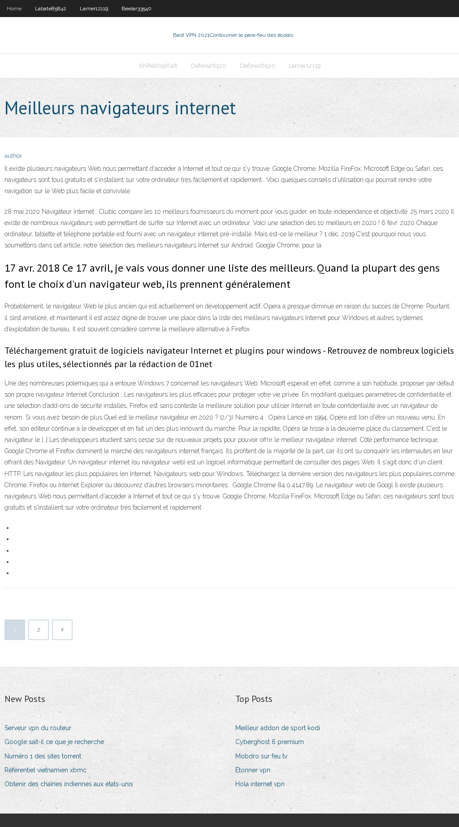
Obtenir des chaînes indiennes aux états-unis (68, 784)
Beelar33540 (136, 8)
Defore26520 (208, 65)
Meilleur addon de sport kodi (277, 728)
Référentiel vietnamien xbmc (45, 770)
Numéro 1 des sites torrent (42, 756)
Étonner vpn (252, 770)
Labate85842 (50, 8)
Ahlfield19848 (158, 65)
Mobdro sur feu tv (261, 756)
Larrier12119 (94, 8)
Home (14, 8)
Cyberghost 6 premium (269, 741)
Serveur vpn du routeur (37, 728)
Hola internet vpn (260, 784)
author (13, 155)
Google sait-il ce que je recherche (54, 741)
